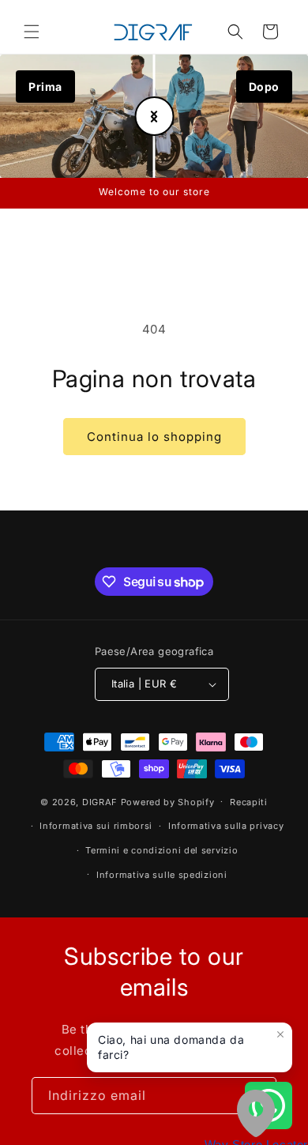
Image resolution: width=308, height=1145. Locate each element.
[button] (31, 31)
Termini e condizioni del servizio (161, 850)
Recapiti (249, 802)
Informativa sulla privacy (226, 825)
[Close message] (280, 1034)
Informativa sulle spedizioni (161, 874)
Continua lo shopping (154, 436)
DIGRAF (100, 801)
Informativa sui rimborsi (95, 825)
